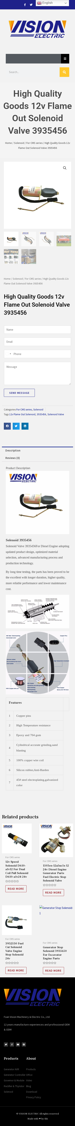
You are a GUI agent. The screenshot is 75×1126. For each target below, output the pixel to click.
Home (8, 143)
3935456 (41, 414)
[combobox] (8, 354)
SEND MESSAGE (19, 393)
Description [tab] (12, 450)
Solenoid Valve (56, 414)
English (47, 2)
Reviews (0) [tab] (12, 458)
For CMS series (34, 143)
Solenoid (19, 143)
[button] (64, 168)
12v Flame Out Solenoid (22, 414)
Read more (16, 888)
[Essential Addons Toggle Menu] (65, 58)
